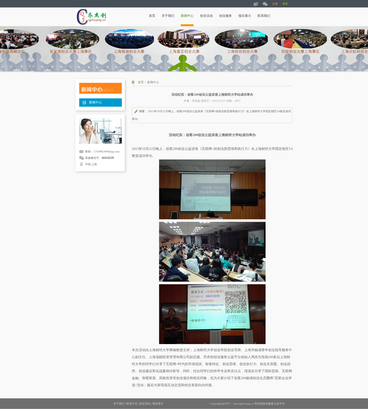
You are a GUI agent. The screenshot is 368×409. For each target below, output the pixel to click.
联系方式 (131, 403)
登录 (285, 3)
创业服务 (225, 15)
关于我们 (168, 15)
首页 (152, 15)
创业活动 (206, 15)
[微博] (255, 3)
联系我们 (263, 15)
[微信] (265, 3)
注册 (275, 3)
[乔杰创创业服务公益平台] (91, 25)
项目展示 (244, 15)
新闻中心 (187, 15)
